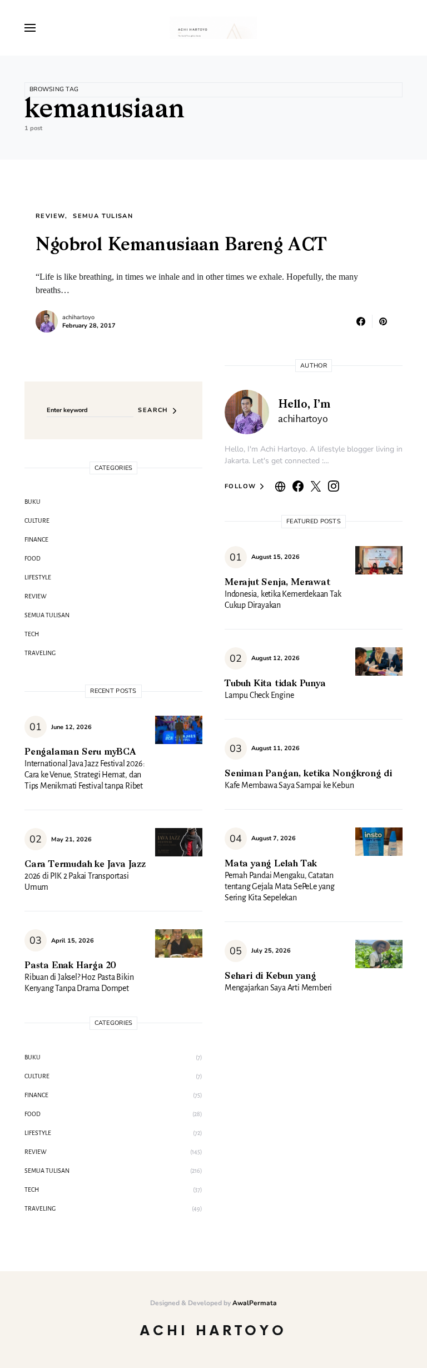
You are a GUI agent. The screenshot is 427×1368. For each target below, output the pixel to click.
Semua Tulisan (103, 216)
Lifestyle (37, 577)
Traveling (40, 653)
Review (50, 216)
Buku (32, 501)
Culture (36, 520)
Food (32, 558)
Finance (36, 539)
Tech (31, 634)
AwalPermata (254, 1302)
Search (153, 410)
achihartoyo (78, 317)
